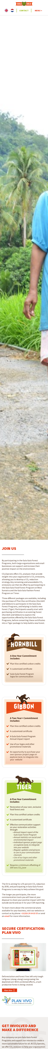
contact (24, 10)
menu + (38, 10)
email (7, 916)
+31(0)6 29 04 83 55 (29, 913)
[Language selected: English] (11, 10)
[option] (13, 10)
